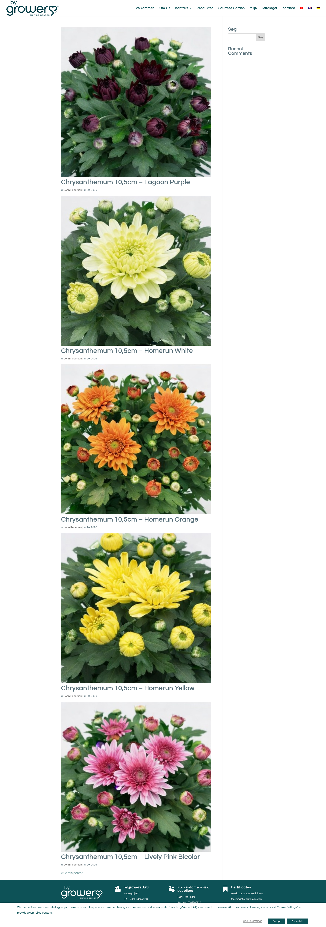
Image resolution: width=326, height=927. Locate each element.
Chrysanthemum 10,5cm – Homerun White (127, 350)
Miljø (253, 8)
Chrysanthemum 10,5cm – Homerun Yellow (128, 688)
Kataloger (270, 8)
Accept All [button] (297, 921)
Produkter (205, 8)
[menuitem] (301, 11)
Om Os (164, 8)
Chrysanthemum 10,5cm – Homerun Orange (129, 519)
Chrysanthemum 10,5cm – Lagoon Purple (125, 182)
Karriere (288, 8)
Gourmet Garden (231, 8)
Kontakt (181, 8)
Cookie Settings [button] (252, 921)
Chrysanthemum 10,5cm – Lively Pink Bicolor (130, 856)
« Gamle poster (72, 873)
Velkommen (145, 8)
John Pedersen (73, 190)
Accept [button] (277, 921)
